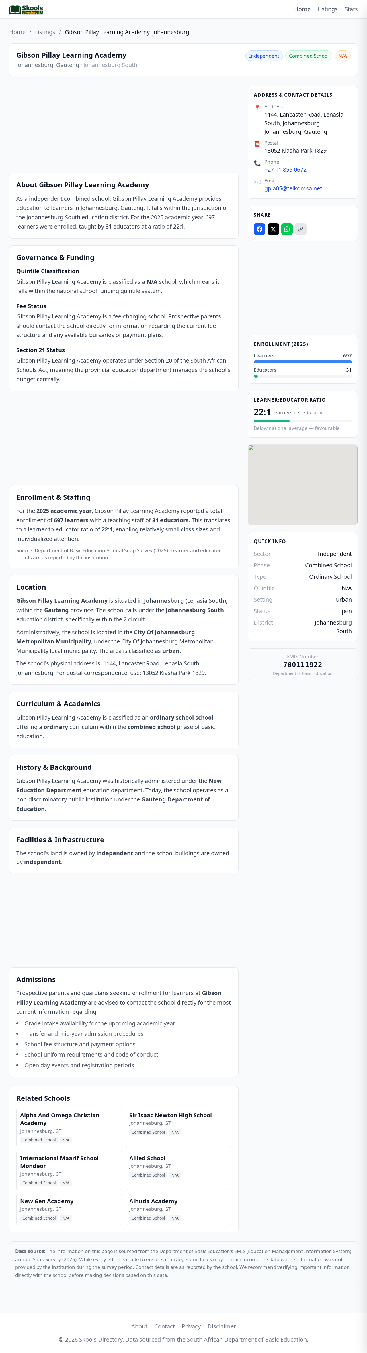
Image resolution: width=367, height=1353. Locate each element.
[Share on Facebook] (259, 229)
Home (302, 9)
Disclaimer (222, 1326)
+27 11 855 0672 (285, 169)
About (139, 1326)
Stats (351, 9)
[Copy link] (301, 229)
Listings (327, 9)
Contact (164, 1326)
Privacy (191, 1326)
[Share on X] (273, 229)
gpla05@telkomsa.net (293, 188)
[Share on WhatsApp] (287, 229)
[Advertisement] (124, 126)
